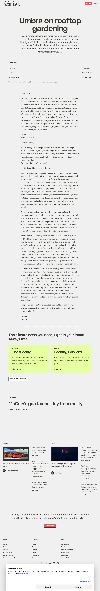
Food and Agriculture (10, 558)
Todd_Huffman (33, 168)
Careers (34, 552)
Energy (5, 544)
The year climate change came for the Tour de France (40, 450)
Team (33, 547)
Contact (34, 549)
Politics (24, 409)
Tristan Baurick (85, 460)
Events (63, 547)
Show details (84, 581)
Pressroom (35, 558)
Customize (48, 587)
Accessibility (65, 558)
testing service (57, 228)
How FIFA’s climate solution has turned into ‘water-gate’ (40, 484)
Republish (64, 555)
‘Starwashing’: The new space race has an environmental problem (63, 466)
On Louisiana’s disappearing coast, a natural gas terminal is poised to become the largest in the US (89, 452)
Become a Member (67, 549)
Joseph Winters (86, 479)
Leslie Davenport (37, 476)
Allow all (78, 587)
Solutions (6, 549)
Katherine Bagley (12, 470)
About (34, 544)
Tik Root (35, 455)
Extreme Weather (8, 555)
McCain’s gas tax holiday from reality (45, 403)
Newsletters (65, 544)
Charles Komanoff (14, 409)
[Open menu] (95, 3)
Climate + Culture (86, 72)
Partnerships (36, 555)
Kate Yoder (58, 473)
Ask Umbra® (12, 62)
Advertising (65, 552)
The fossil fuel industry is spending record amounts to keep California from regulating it (89, 471)
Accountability (8, 552)
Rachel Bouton (85, 495)
